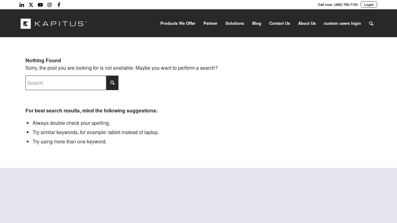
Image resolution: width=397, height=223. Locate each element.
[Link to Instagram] (49, 4)
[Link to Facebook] (59, 4)
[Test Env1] (54, 23)
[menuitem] (177, 23)
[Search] (371, 23)
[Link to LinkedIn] (21, 4)
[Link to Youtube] (40, 4)
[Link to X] (31, 4)
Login (369, 4)
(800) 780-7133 (346, 4)
